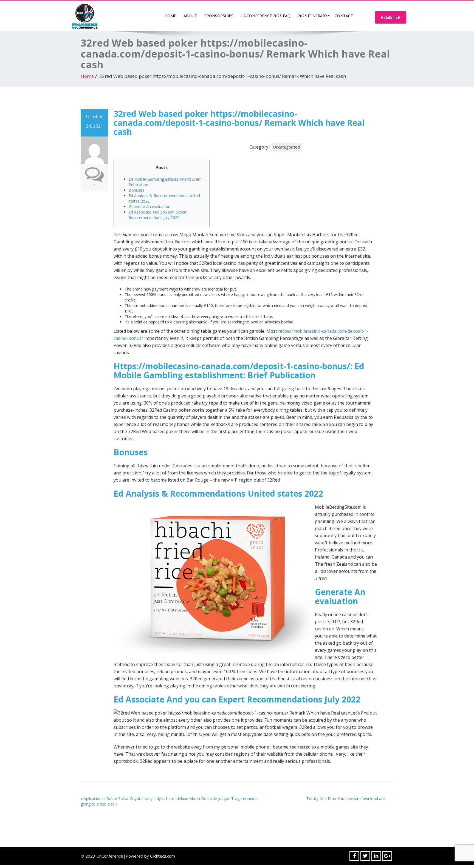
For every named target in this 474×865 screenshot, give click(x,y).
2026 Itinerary (312, 15)
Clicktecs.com (162, 856)
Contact (344, 15)
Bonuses (136, 190)
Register (390, 17)
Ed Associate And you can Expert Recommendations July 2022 (158, 214)
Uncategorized (286, 147)
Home (170, 15)
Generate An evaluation (149, 206)
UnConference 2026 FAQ (265, 15)
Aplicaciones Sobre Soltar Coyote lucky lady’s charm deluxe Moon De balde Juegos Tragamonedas (171, 798)
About (190, 15)
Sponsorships (218, 15)
